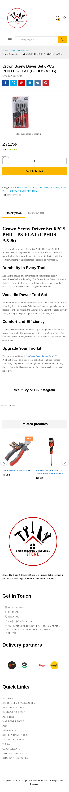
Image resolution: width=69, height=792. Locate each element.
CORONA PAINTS (11, 749)
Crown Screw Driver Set (40, 356)
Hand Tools (43, 187)
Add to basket (34, 171)
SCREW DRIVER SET (20, 191)
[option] (17, 459)
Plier (4, 726)
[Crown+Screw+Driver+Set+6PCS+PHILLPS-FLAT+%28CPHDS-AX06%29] (13, 83)
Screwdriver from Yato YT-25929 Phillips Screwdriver (49, 472)
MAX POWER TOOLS (13, 721)
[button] (14, 465)
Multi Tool (54, 187)
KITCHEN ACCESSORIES (15, 758)
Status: (5, 149)
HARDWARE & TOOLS (13, 712)
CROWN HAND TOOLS (24, 187)
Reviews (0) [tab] (36, 212)
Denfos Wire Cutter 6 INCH (16, 470)
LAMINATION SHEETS (14, 739)
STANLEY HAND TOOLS (15, 735)
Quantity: (5, 157)
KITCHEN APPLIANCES (14, 753)
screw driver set (14, 195)
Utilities (35, 191)
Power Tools (8, 717)
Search (62, 39)
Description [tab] (14, 212)
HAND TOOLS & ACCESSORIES (18, 703)
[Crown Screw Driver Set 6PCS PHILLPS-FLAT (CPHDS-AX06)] (5, 83)
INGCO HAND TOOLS (13, 707)
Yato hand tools (9, 730)
